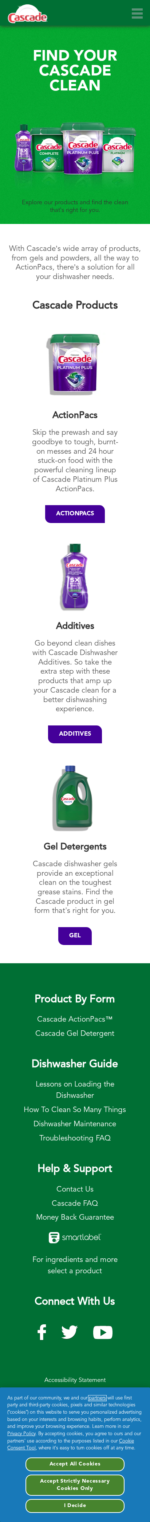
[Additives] (75, 576)
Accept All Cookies (75, 1464)
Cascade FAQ (75, 1204)
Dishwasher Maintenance (74, 1124)
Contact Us (75, 1189)
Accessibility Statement (75, 1380)
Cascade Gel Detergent (74, 1034)
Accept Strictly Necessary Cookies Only (75, 1485)
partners (97, 1398)
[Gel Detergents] (75, 797)
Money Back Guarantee (75, 1217)
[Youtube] (42, 1329)
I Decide (75, 1505)
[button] (137, 13)
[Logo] (27, 17)
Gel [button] (75, 936)
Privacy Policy (21, 1434)
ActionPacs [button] (75, 514)
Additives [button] (75, 734)
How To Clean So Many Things (75, 1110)
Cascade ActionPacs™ (75, 1019)
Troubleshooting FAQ (75, 1138)
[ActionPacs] (75, 366)
